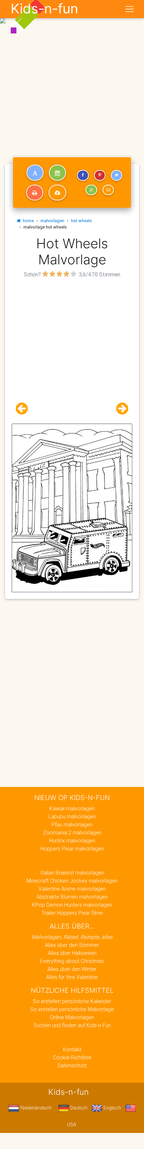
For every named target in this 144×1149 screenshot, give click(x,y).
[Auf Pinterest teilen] (99, 175)
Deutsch (78, 1108)
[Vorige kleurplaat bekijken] (24, 408)
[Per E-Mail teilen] (108, 190)
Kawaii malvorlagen (72, 808)
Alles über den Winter (72, 969)
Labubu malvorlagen (72, 816)
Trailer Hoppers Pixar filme (72, 912)
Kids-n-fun (44, 9)
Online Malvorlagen (72, 1017)
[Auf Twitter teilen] (116, 175)
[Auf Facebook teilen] (82, 175)
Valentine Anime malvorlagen (72, 888)
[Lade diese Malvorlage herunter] (57, 193)
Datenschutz (72, 1065)
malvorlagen (52, 221)
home (27, 221)
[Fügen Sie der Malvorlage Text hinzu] (35, 173)
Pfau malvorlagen (72, 824)
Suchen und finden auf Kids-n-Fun (72, 1025)
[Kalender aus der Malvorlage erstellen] (57, 173)
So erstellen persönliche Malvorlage (72, 1009)
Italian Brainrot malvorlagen (72, 872)
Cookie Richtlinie (72, 1057)
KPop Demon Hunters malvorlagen (72, 904)
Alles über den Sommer (72, 945)
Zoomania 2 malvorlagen (72, 832)
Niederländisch (35, 1108)
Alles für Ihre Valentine (72, 977)
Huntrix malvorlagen (72, 840)
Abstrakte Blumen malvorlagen (72, 896)
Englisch (111, 1108)
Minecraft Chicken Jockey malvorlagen (72, 880)
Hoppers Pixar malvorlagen (72, 848)
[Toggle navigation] (130, 9)
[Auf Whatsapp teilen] (91, 190)
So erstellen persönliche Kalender (72, 1001)
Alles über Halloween (72, 953)
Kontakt (72, 1049)
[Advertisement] (72, 75)
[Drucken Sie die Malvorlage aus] (34, 193)
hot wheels (81, 221)
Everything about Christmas (72, 961)
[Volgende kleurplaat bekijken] (119, 408)
